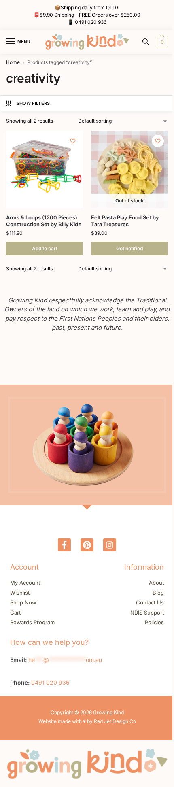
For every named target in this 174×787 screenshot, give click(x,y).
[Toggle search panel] (146, 42)
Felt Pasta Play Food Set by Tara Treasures (125, 221)
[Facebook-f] (64, 544)
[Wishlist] (73, 141)
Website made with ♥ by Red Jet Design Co (87, 721)
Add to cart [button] (44, 248)
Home (13, 62)
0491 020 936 (90, 22)
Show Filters (33, 103)
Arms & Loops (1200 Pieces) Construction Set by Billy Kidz (43, 221)
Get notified (129, 248)
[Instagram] (109, 544)
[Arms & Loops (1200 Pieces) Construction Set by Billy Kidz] (44, 169)
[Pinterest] (87, 544)
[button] (161, 41)
